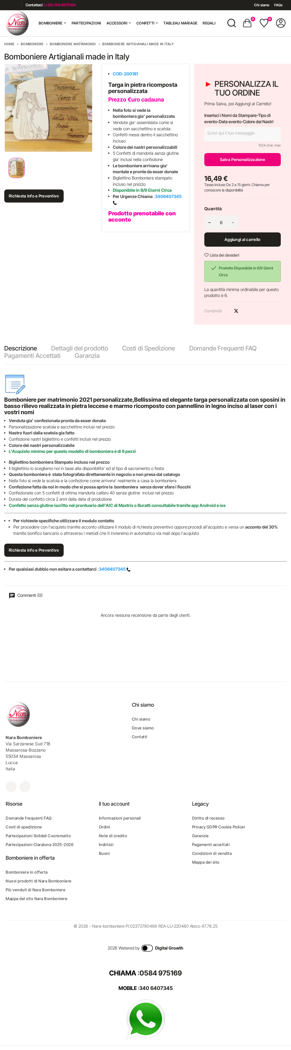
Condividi (226, 311)
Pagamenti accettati (211, 844)
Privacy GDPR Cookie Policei (218, 826)
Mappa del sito (206, 862)
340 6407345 (156, 988)
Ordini (104, 826)
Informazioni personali (120, 818)
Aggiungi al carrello (243, 239)
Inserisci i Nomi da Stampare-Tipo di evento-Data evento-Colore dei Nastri (238, 118)
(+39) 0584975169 (59, 5)
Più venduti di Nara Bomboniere (35, 889)
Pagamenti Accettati (32, 355)
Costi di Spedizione (148, 348)
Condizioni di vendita (212, 853)
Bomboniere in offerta (27, 872)
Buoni (104, 853)
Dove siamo (143, 727)
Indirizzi (106, 844)
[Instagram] (15, 5)
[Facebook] (6, 5)
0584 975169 (161, 973)
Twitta (236, 311)
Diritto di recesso (208, 818)
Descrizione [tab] (20, 348)
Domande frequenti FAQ (29, 818)
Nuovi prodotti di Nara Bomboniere (39, 880)
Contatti (139, 736)
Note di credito (113, 835)
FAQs (278, 5)
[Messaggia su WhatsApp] (145, 1019)
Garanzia (87, 355)
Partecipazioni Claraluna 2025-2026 (39, 844)
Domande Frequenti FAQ (223, 348)
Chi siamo (261, 5)
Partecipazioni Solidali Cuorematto (38, 835)
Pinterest (246, 311)
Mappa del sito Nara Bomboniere (36, 898)
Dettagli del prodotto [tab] (79, 348)
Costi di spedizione (24, 826)
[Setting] (280, 23)
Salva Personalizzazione (242, 159)
